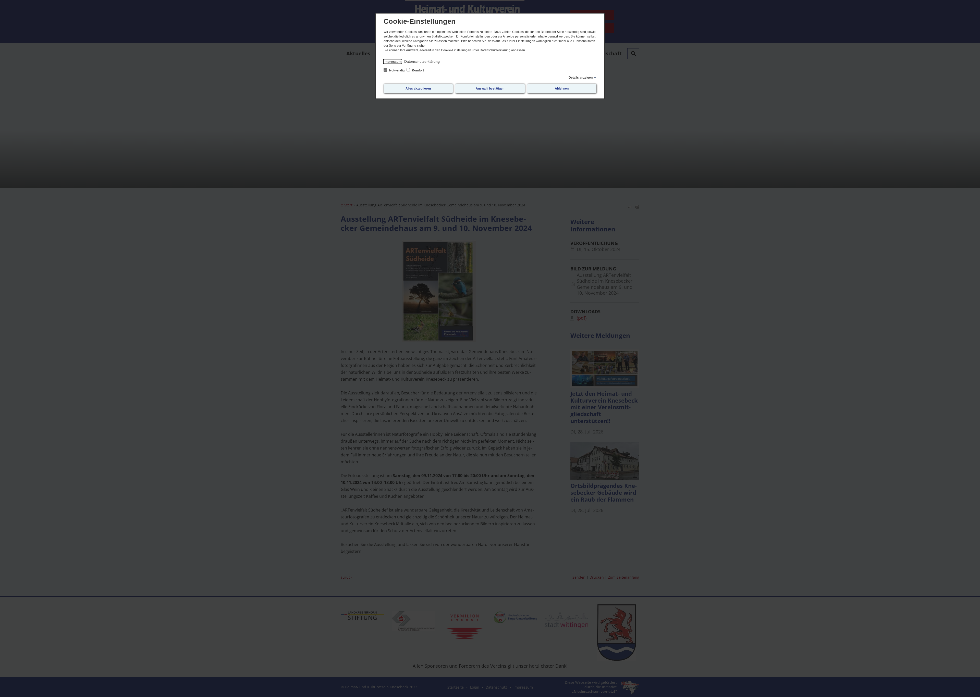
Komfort (417, 70)
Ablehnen (562, 88)
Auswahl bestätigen (490, 88)
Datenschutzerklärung (422, 61)
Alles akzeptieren (418, 88)
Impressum (393, 61)
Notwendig (396, 70)
